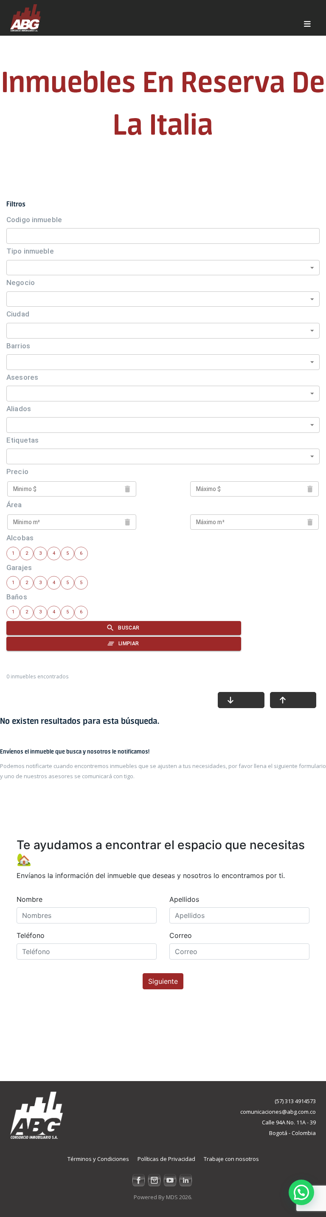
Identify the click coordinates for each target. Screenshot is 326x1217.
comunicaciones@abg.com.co (278, 1111)
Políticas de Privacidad (166, 1159)
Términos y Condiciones (98, 1159)
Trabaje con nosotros (231, 1159)
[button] (301, 1192)
